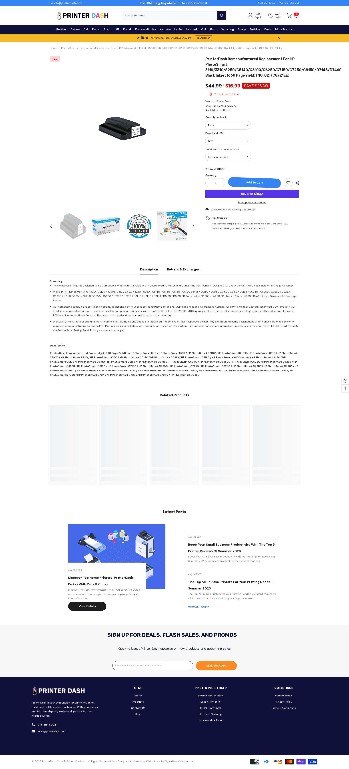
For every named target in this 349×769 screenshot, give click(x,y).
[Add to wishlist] (288, 182)
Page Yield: (214, 133)
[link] (73, 472)
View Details (87, 606)
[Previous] (51, 226)
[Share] (296, 183)
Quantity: (211, 175)
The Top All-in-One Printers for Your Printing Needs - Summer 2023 (230, 585)
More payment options (252, 202)
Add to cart (254, 182)
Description (149, 269)
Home (53, 48)
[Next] (193, 226)
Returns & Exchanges (183, 269)
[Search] (174, 15)
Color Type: (215, 117)
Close (279, 38)
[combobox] (169, 15)
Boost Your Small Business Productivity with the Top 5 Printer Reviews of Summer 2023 (231, 547)
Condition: (222, 149)
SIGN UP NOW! (216, 666)
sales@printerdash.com (52, 731)
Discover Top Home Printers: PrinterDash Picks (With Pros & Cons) (100, 580)
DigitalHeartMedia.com (179, 761)
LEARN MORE (203, 38)
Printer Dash (223, 101)
